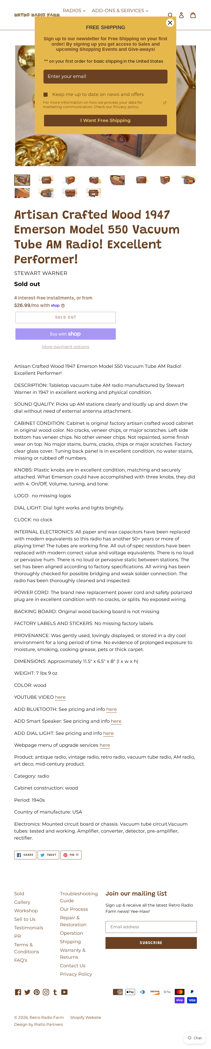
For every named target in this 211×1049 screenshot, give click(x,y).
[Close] (170, 23)
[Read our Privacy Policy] (165, 103)
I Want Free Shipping (105, 120)
